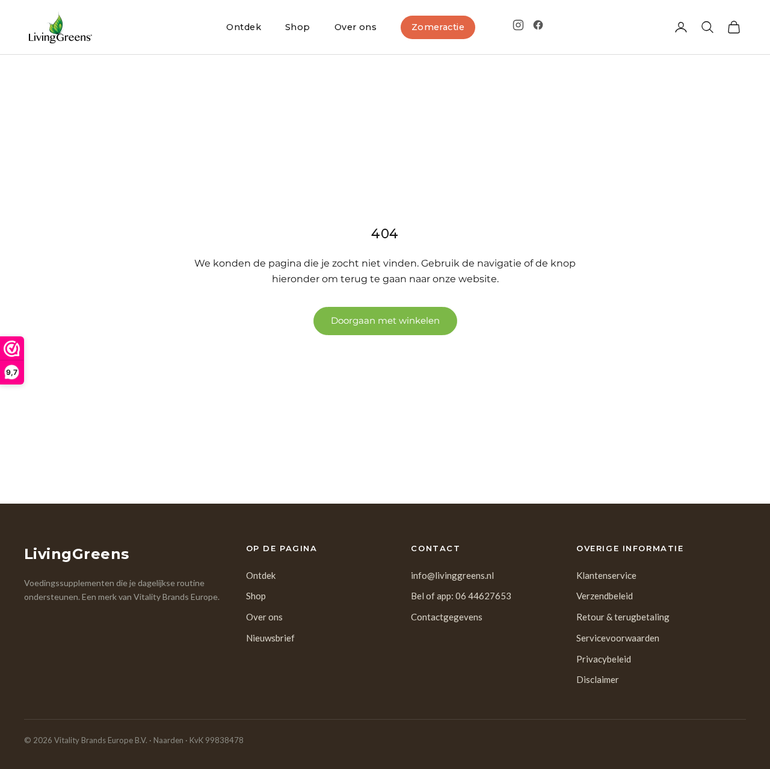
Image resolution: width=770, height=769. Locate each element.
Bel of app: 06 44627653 (461, 595)
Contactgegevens (446, 616)
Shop (297, 27)
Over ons (355, 27)
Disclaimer (597, 679)
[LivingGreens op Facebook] (538, 25)
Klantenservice (606, 575)
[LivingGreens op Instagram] (518, 25)
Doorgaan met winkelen (385, 320)
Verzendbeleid (604, 595)
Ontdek (243, 27)
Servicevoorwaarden (617, 637)
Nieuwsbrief (270, 637)
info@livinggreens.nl (452, 575)
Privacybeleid (603, 658)
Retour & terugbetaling (623, 616)
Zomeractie (437, 27)
